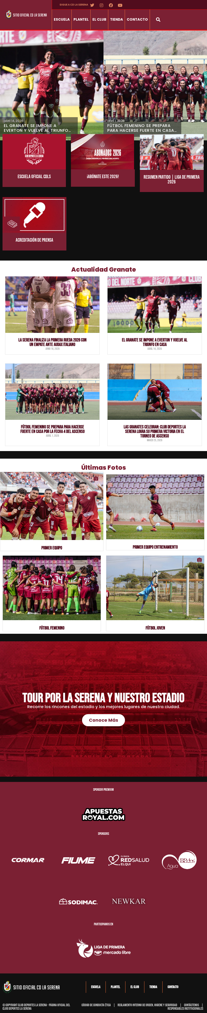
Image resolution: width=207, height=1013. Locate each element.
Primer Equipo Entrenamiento (155, 547)
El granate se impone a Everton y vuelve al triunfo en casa (154, 342)
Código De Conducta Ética (96, 1005)
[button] (158, 19)
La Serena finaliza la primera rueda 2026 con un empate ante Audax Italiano (52, 342)
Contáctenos (191, 1005)
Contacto (137, 19)
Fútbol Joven (155, 628)
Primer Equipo (51, 548)
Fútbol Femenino (51, 628)
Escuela (62, 19)
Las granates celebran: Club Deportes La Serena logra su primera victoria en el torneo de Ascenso (155, 431)
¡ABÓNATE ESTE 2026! (103, 177)
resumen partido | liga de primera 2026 (172, 179)
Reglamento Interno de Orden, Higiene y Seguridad (147, 1005)
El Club (99, 19)
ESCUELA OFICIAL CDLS (34, 177)
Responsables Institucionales (185, 1008)
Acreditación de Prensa (34, 240)
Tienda (116, 19)
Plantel (81, 19)
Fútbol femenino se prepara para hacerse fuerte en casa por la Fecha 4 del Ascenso (52, 429)
